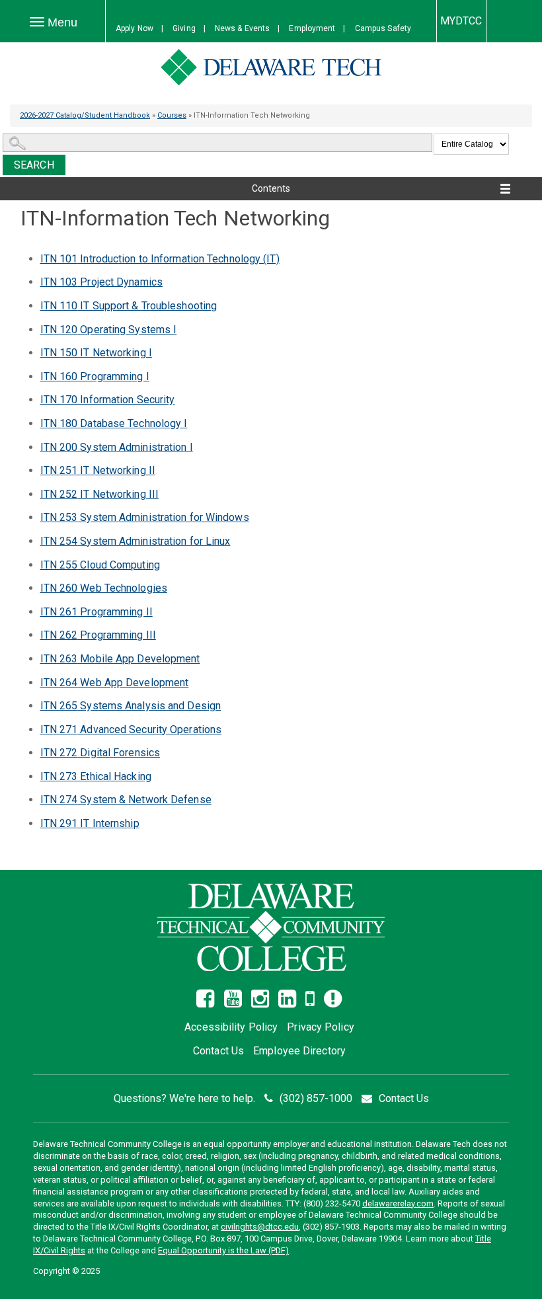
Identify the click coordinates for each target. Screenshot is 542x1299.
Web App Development (114, 682)
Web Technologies (103, 588)
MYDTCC (461, 21)
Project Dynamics (101, 282)
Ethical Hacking (95, 776)
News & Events (242, 28)
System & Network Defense (126, 799)
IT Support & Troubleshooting (128, 305)
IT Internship (89, 823)
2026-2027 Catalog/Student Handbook (85, 115)
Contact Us (218, 1050)
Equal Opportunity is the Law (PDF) (223, 1250)
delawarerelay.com (398, 1203)
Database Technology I (114, 423)
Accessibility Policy (231, 1027)
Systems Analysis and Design (130, 705)
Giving (184, 28)
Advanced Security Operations (131, 729)
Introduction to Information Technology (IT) (160, 259)
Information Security (107, 399)
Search (34, 165)
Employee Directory (299, 1050)
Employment (312, 28)
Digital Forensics (100, 752)
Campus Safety (383, 28)
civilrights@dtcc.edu (260, 1227)
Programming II (96, 612)
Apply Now (134, 28)
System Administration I (116, 447)
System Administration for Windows (144, 517)
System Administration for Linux (135, 541)
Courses (171, 115)
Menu (60, 23)
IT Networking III (99, 494)
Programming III (98, 635)
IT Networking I (96, 352)
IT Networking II (97, 470)
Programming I (94, 376)
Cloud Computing (100, 565)
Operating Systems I (108, 329)
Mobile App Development (120, 658)
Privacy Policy (320, 1027)
